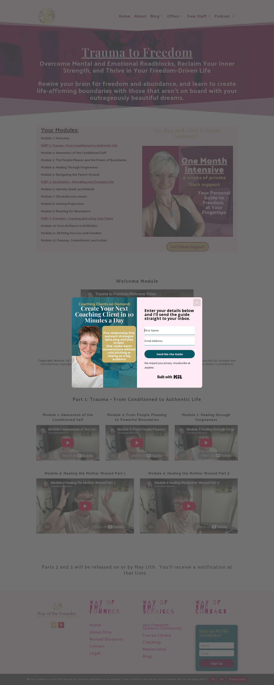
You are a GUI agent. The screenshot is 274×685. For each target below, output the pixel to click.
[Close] (197, 302)
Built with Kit (169, 377)
